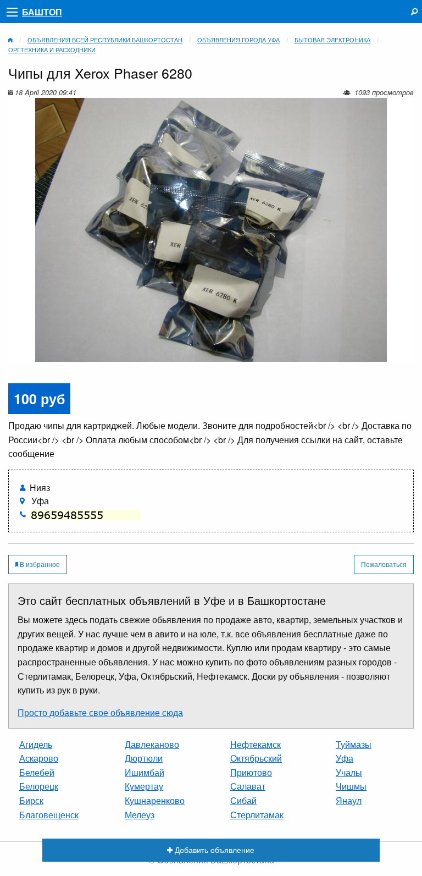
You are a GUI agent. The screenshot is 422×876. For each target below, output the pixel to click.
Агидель (35, 744)
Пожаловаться (384, 564)
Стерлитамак (257, 814)
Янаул (349, 800)
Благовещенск (49, 814)
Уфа (344, 758)
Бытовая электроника (332, 39)
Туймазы (353, 744)
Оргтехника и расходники (52, 49)
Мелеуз (139, 814)
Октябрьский (256, 758)
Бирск (31, 800)
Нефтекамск (255, 744)
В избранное (39, 564)
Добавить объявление (213, 849)
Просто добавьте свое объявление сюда (100, 712)
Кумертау (144, 786)
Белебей (36, 772)
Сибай (243, 800)
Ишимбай (144, 772)
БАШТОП (42, 11)
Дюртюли (144, 758)
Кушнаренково (155, 800)
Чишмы (351, 786)
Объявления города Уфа (238, 39)
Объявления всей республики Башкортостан (104, 39)
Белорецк (38, 786)
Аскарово (38, 758)
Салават (247, 786)
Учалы (349, 772)
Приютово (251, 772)
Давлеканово (152, 744)
